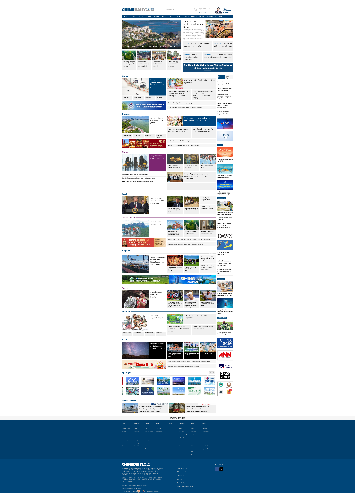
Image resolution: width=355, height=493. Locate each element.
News (180, 428)
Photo (146, 449)
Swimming (193, 446)
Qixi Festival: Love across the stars (206, 354)
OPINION (186, 16)
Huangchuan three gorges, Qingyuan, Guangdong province (185, 244)
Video (146, 446)
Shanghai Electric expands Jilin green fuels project (203, 130)
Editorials (159, 332)
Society (124, 431)
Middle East (159, 440)
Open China (137, 332)
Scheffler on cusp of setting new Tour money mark (207, 303)
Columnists (221, 279)
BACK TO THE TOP (177, 418)
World (125, 194)
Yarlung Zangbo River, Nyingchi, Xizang (191, 232)
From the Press (206, 446)
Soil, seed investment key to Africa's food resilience (192, 209)
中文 (200, 10)
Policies (187, 43)
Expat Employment (182, 483)
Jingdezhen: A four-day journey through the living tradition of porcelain (189, 239)
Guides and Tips (183, 434)
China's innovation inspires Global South (191, 57)
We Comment (149, 332)
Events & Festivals (149, 443)
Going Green (137, 97)
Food (132, 217)
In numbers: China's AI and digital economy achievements (185, 107)
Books (146, 437)
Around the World (183, 440)
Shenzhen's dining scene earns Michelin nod (207, 232)
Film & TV (147, 434)
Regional (126, 250)
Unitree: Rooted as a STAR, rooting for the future (182, 141)
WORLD (141, 16)
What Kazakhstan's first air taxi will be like (150, 406)
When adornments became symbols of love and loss (174, 167)
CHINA (133, 16)
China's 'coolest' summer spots (156, 222)
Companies (136, 431)
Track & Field (194, 443)
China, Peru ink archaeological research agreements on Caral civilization (196, 176)
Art (146, 428)
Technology (148, 135)
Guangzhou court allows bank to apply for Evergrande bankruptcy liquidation (179, 93)
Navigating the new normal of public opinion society (225, 311)
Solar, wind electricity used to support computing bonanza (224, 225)
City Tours (181, 431)
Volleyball (193, 434)
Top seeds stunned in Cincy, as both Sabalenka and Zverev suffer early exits (191, 304)
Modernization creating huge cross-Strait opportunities (224, 105)
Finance (136, 434)
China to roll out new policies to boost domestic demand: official (197, 119)
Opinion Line (205, 449)
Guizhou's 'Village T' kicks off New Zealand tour (191, 269)
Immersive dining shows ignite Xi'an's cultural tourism (174, 269)
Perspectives (205, 437)
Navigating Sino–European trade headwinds (206, 199)
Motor (192, 449)
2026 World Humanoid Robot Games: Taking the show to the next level (189, 361)
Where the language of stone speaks (191, 166)
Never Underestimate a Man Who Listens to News (174, 355)
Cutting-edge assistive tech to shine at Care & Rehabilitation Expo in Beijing (204, 94)
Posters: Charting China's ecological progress (181, 103)
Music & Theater (149, 431)
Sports (125, 288)
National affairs (126, 428)
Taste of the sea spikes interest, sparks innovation (146, 46)
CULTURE (156, 16)
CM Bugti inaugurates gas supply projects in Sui (224, 271)
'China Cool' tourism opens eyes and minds (203, 328)
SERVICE (201, 16)
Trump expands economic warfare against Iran (157, 200)
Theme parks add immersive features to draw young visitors (174, 233)
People (124, 443)
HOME (125, 16)
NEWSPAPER (209, 16)
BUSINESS (148, 16)
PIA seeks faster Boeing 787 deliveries (196, 411)
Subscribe (204, 10)
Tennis (192, 437)
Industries (218, 43)
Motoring (136, 440)
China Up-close (127, 135)
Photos (124, 446)
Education (124, 437)
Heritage (147, 440)
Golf (192, 440)
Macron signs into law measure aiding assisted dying (174, 210)
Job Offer (179, 479)
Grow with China (159, 136)
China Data (137, 135)
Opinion (187, 54)
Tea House (159, 97)
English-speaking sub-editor (185, 486)
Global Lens (205, 431)
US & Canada (159, 431)
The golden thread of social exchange (157, 157)
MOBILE (220, 16)
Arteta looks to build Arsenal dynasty (156, 294)
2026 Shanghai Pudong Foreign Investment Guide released (207, 267)
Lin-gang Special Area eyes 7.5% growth (157, 120)
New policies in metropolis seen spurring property (178, 130)
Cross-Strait (126, 97)
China (125, 76)
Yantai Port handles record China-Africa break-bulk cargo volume (158, 260)
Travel (125, 217)
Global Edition (202, 8)
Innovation (124, 434)
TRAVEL (164, 16)
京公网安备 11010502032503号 (151, 491)
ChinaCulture (222, 317)
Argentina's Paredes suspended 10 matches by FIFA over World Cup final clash (175, 304)
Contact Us (180, 475)
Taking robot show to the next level (192, 354)
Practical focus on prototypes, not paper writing (224, 97)
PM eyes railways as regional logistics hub (197, 406)
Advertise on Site (182, 472)
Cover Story (125, 440)
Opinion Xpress (127, 332)
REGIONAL (194, 16)
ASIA (208, 8)
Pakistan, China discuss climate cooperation (198, 409)
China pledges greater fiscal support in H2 (193, 24)
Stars (192, 455)
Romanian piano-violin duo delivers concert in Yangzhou (207, 258)
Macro (135, 428)
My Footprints (182, 437)
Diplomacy (208, 54)
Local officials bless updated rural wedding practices (138, 178)
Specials (181, 446)
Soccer (192, 428)
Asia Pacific (159, 428)
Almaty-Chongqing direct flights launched (150, 409)
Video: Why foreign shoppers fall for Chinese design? (183, 145)
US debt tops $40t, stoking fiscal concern (207, 207)
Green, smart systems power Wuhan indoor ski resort (157, 83)
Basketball (193, 431)
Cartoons (204, 440)
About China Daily (182, 468)
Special (220, 145)
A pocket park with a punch (207, 166)
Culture (125, 152)
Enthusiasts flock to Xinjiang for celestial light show (157, 345)
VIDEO (171, 16)
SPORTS (179, 16)
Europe (158, 434)
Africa (157, 437)
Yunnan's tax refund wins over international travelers (183, 366)
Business (126, 114)
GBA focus (148, 97)
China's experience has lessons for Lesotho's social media (178, 329)
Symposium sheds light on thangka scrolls (135, 174)
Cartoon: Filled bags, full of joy (156, 316)
